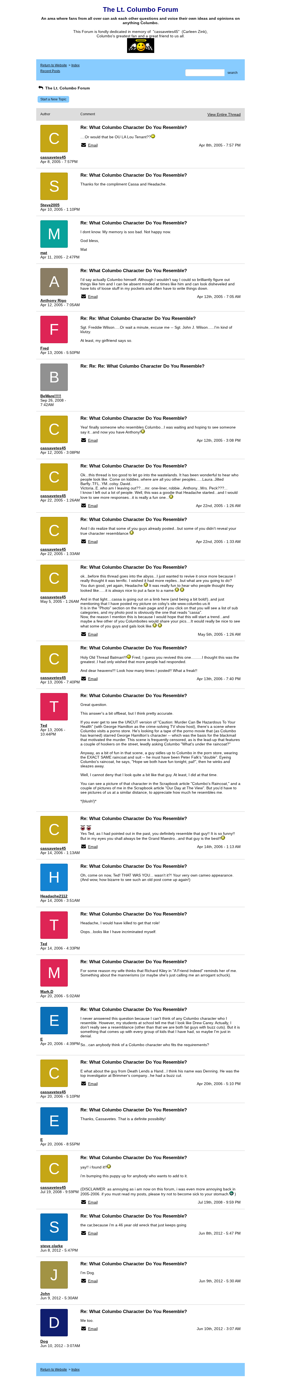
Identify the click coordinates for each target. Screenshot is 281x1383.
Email (93, 145)
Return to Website (53, 65)
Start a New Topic (53, 99)
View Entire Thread (224, 114)
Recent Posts (50, 71)
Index (75, 65)
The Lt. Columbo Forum (67, 88)
